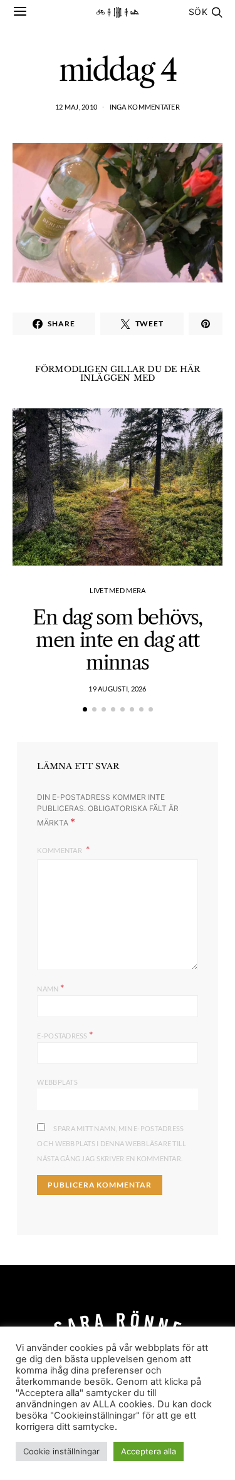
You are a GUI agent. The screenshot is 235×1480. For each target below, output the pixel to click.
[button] (85, 709)
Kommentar (60, 850)
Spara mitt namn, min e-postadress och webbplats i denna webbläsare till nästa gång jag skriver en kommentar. (111, 1143)
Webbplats (57, 1082)
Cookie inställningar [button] (61, 1451)
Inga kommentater (145, 107)
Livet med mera (118, 590)
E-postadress (65, 1034)
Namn (50, 987)
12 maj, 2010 (76, 107)
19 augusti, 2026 (117, 689)
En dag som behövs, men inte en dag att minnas (117, 640)
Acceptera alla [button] (148, 1451)
